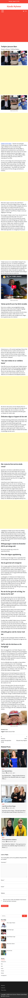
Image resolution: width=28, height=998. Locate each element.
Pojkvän (2, 973)
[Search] (26, 11)
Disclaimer (3, 985)
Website (3, 893)
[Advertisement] (14, 27)
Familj (2, 968)
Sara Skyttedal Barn (7, 771)
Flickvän (2, 970)
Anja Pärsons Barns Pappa (9, 806)
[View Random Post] (24, 11)
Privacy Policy (3, 990)
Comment (3, 862)
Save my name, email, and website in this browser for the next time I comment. (14, 900)
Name (3, 880)
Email (2, 886)
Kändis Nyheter (14, 6)
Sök (24, 915)
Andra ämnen (3, 961)
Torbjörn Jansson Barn (6, 143)
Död (2, 966)
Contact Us (3, 987)
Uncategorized (3, 975)
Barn (7, 729)
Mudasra (17, 49)
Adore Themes (6, 996)
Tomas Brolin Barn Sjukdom (9, 839)
